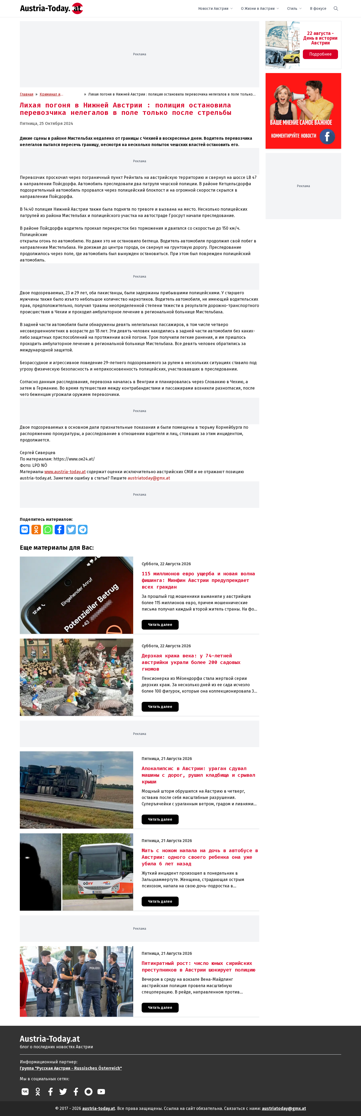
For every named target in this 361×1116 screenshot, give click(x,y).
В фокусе (318, 8)
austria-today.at (98, 1108)
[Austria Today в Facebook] (50, 1092)
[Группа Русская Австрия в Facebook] (76, 1092)
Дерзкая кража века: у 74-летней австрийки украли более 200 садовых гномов (89, 641)
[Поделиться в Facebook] (59, 529)
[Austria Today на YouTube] (101, 1092)
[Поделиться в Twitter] (71, 529)
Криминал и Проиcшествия (53, 94)
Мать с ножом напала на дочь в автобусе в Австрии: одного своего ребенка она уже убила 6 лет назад (110, 836)
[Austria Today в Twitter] (63, 1092)
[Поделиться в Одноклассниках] (36, 529)
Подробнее (320, 54)
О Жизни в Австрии (258, 8)
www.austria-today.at (65, 471)
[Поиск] (336, 8)
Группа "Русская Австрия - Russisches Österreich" (71, 1068)
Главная (26, 94)
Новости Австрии (213, 8)
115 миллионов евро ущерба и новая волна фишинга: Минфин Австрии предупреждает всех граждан (109, 559)
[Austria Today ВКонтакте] (25, 1092)
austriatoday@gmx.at (284, 1108)
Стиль (292, 8)
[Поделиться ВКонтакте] (24, 529)
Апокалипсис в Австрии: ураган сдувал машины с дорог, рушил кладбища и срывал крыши (99, 754)
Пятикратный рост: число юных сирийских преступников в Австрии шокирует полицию (97, 949)
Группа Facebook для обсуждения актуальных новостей (300, 79)
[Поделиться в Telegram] (82, 529)
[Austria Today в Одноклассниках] (38, 1092)
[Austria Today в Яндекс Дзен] (88, 1092)
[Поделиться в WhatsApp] (48, 529)
